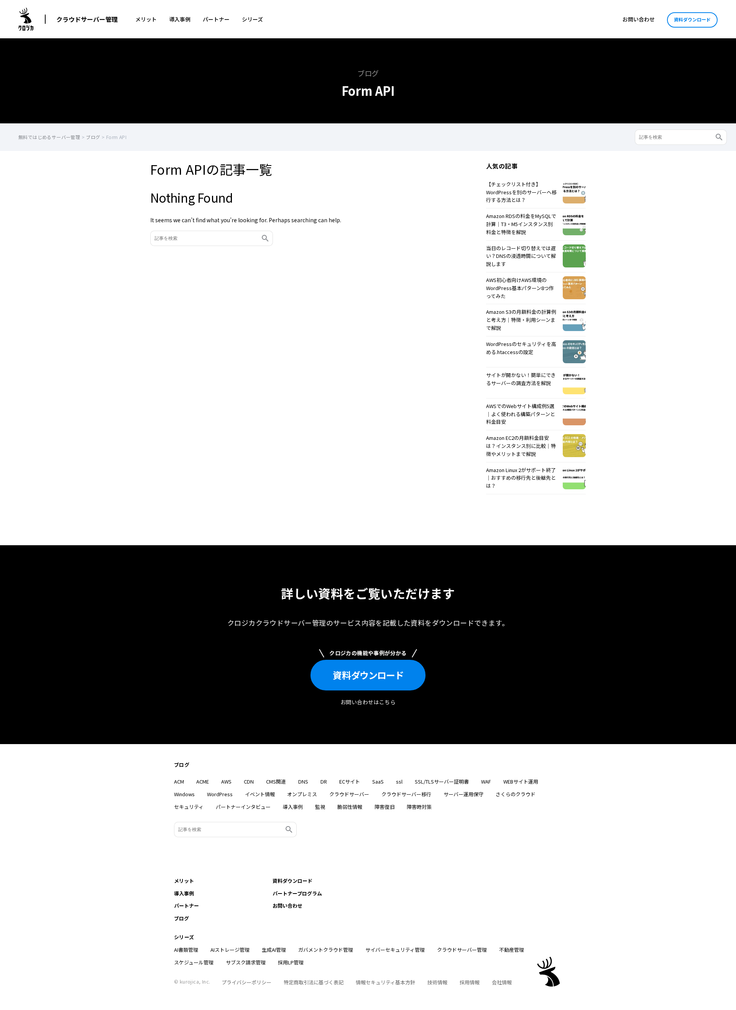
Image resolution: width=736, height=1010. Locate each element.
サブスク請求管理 (246, 962)
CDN (249, 781)
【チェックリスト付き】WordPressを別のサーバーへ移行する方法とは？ (521, 192)
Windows (184, 794)
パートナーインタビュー (243, 806)
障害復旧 (384, 806)
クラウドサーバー (349, 794)
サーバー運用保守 (463, 794)
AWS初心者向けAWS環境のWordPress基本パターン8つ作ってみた (520, 288)
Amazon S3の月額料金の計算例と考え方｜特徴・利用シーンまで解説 (521, 319)
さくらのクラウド (516, 794)
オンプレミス (302, 794)
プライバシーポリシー (246, 982)
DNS (303, 781)
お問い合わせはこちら (368, 702)
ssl (399, 781)
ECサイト (349, 781)
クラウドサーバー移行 (406, 794)
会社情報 (502, 982)
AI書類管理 (186, 949)
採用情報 (470, 982)
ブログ (181, 764)
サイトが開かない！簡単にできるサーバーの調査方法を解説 (521, 379)
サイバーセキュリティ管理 (395, 949)
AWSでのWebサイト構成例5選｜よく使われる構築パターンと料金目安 (520, 414)
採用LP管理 (291, 962)
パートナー (216, 19)
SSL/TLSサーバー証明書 (442, 781)
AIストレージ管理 (230, 949)
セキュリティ (189, 806)
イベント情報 (260, 794)
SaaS (378, 781)
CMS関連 (276, 781)
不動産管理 (511, 949)
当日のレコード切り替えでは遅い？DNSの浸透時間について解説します (521, 256)
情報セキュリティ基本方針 (385, 982)
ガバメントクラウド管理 (325, 949)
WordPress (220, 794)
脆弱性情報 (349, 806)
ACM (179, 781)
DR (323, 781)
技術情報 (437, 982)
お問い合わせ (639, 19)
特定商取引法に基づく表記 (313, 982)
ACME (202, 781)
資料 (368, 675)
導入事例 (180, 19)
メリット (146, 19)
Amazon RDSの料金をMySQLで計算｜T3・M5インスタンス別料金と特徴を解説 (521, 224)
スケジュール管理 (194, 962)
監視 (320, 806)
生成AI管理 (274, 949)
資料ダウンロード (692, 19)
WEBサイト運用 (520, 781)
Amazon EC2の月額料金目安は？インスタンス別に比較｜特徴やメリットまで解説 (521, 445)
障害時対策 (419, 806)
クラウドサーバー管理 (87, 19)
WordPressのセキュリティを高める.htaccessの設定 (521, 348)
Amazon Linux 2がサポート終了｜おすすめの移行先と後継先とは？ (521, 478)
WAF (486, 781)
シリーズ (252, 19)
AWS (226, 781)
